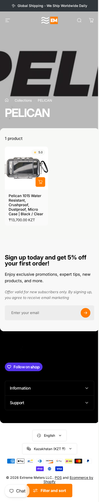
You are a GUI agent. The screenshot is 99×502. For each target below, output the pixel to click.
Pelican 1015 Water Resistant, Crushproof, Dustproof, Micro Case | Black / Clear (26, 204)
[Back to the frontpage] (7, 100)
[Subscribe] (85, 313)
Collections (23, 100)
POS (59, 480)
